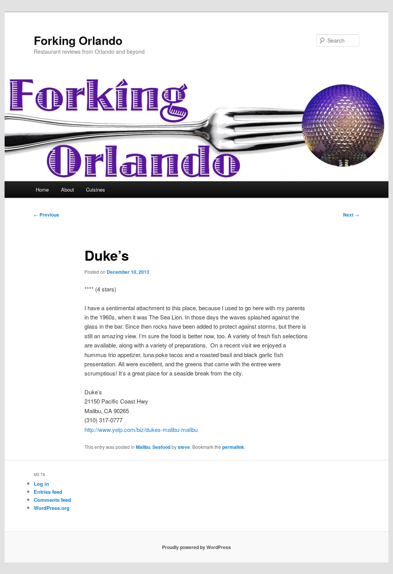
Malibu (143, 446)
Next (351, 214)
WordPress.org (51, 507)
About (67, 189)
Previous (46, 214)
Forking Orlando (78, 40)
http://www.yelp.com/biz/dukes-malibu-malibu (141, 429)
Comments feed (52, 499)
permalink (233, 446)
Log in (41, 483)
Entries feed (48, 491)
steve (184, 446)
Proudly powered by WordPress (196, 547)
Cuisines (95, 189)
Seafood (161, 446)
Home (42, 189)
